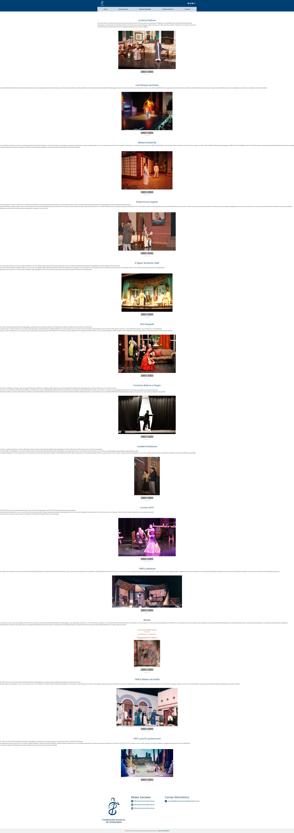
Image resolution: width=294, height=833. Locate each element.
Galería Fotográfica (145, 9)
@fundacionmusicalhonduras (144, 801)
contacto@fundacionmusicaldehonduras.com (183, 801)
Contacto (187, 9)
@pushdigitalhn (163, 831)
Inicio (105, 9)
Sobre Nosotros (123, 9)
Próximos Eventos (167, 9)
